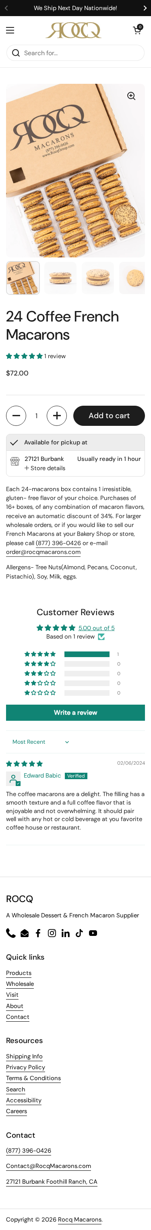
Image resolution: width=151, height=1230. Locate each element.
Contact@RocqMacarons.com (48, 1166)
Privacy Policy (25, 1067)
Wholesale (20, 984)
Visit (12, 995)
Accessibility (23, 1100)
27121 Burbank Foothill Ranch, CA (51, 1182)
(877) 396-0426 (58, 543)
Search (15, 1089)
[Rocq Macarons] (73, 30)
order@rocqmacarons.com (43, 552)
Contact (17, 1017)
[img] (24, 764)
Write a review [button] (75, 712)
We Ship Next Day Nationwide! (75, 8)
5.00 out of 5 (97, 628)
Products (18, 973)
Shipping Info (24, 1056)
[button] (25, 356)
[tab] (45, 468)
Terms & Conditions (33, 1078)
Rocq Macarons (79, 1219)
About (14, 1006)
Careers (16, 1111)
